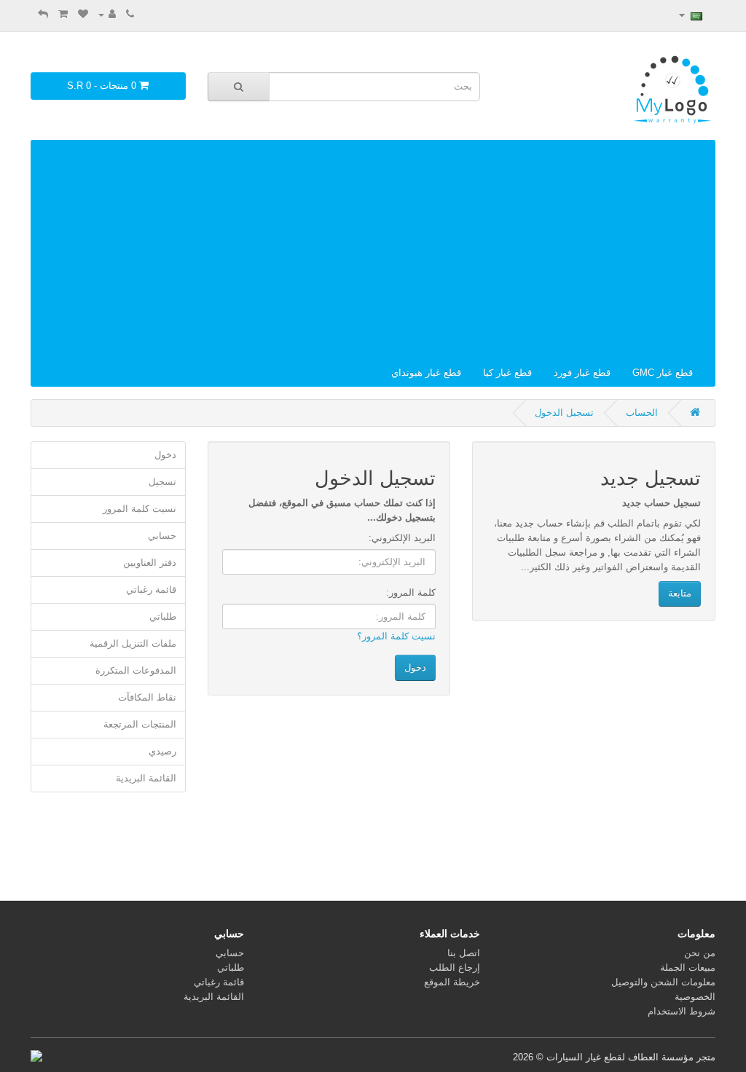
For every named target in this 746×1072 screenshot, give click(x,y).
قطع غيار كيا (507, 372)
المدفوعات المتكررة (135, 670)
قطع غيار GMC (662, 372)
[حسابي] (107, 14)
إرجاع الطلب (454, 967)
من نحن (699, 952)
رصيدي (162, 751)
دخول (165, 454)
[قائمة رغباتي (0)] (83, 14)
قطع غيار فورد (582, 372)
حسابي (162, 535)
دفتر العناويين (149, 562)
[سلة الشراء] (63, 14)
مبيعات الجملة (687, 967)
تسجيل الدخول (564, 412)
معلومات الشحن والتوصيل (663, 982)
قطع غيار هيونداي (426, 372)
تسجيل (162, 481)
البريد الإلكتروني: (402, 537)
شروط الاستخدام (681, 1011)
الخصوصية (695, 996)
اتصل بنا (463, 952)
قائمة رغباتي (151, 589)
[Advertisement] (373, 250)
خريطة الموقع (452, 982)
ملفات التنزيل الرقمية (133, 643)
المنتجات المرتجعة (139, 724)
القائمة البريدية (146, 778)
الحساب (642, 412)
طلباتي (162, 616)
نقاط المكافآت (147, 697)
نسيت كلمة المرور (139, 508)
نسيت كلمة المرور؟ (396, 636)
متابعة (679, 593)
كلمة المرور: (411, 592)
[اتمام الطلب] (43, 14)
